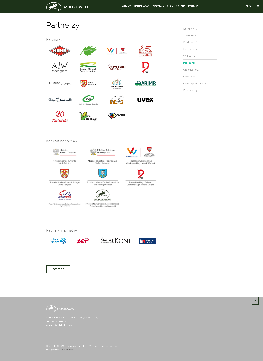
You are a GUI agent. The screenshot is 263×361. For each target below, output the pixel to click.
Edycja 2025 (190, 90)
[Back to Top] (255, 301)
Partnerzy (189, 63)
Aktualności (141, 6)
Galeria (180, 6)
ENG (248, 6)
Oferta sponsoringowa (196, 83)
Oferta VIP (189, 76)
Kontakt (193, 6)
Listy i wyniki (190, 28)
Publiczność (190, 42)
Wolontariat (189, 56)
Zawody (157, 6)
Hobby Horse (190, 49)
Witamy (126, 6)
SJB (169, 6)
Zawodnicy (189, 35)
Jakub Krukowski (68, 350)
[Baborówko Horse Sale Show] (67, 6)
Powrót (58, 269)
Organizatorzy (191, 69)
